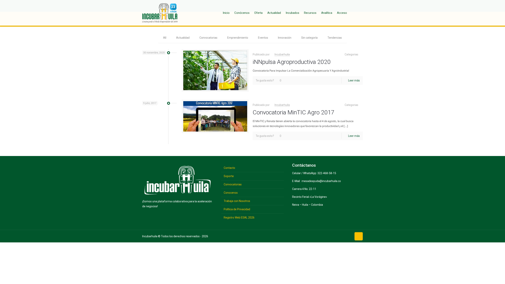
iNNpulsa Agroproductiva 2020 (292, 61)
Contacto (229, 167)
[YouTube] (335, 236)
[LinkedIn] (341, 236)
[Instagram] (347, 236)
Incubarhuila (282, 54)
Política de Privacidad (237, 209)
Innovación (284, 37)
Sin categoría (309, 37)
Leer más (354, 80)
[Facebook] (323, 236)
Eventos (263, 37)
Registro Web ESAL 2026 (239, 217)
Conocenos (231, 192)
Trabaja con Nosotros (237, 201)
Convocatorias (208, 37)
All (164, 37)
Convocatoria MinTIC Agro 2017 (293, 112)
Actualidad (183, 37)
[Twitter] (329, 236)
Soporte (229, 176)
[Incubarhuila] (160, 13)
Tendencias (334, 37)
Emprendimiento (237, 37)
